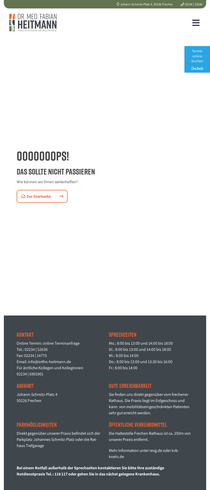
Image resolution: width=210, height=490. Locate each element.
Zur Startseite (38, 196)
